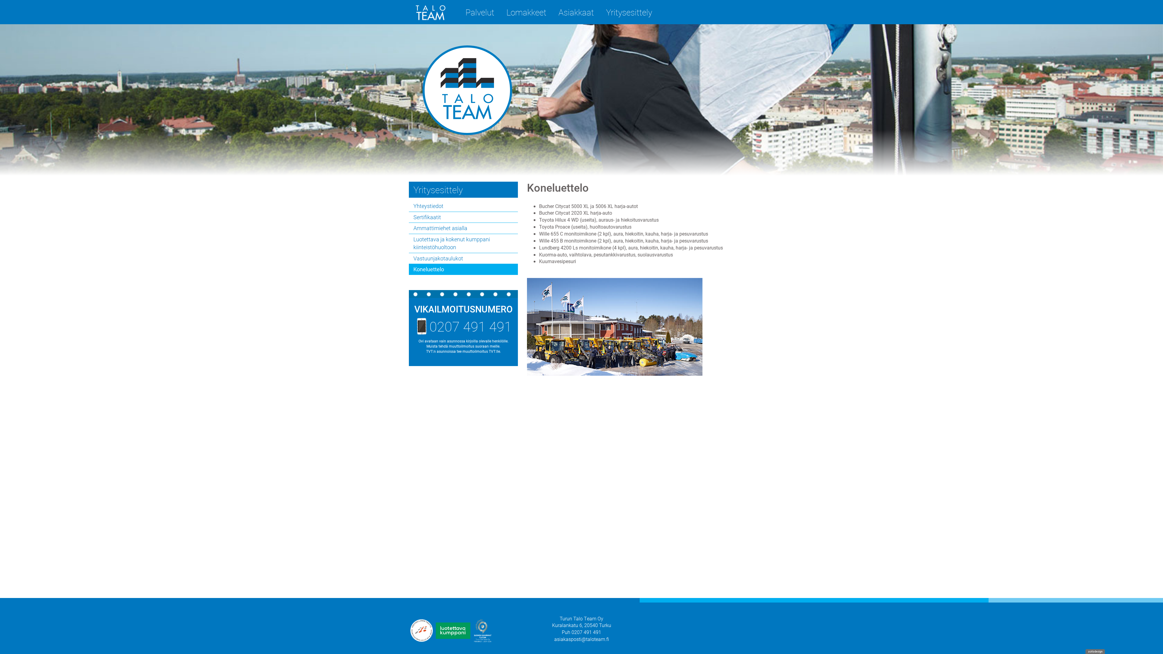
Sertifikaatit (427, 217)
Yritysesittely (629, 12)
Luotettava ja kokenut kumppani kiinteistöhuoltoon (451, 243)
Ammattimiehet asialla (440, 228)
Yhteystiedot (428, 206)
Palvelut (480, 12)
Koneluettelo (428, 269)
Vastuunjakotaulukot (438, 258)
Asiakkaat (576, 12)
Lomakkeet (526, 12)
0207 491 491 (470, 326)
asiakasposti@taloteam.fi (581, 639)
